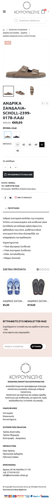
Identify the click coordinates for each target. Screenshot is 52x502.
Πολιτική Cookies (10, 457)
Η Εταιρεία (8, 413)
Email (10, 197)
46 (17, 150)
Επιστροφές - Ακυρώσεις (14, 438)
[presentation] (3, 62)
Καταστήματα (9, 419)
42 (23, 144)
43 (29, 144)
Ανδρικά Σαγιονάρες (28, 189)
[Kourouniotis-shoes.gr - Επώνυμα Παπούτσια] (27, 7)
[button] (37, 269)
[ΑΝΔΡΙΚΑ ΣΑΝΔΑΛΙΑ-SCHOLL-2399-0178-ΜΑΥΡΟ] (16, 135)
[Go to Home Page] (4, 29)
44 (36, 144)
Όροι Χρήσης (9, 451)
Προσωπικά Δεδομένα (13, 454)
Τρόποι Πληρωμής (11, 435)
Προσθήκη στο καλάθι (20, 174)
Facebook (5, 197)
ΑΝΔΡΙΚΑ (15, 189)
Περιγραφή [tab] (13, 208)
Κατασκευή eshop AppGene (15, 490)
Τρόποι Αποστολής (11, 432)
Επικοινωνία (8, 416)
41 (17, 144)
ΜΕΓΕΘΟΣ (7, 144)
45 (42, 144)
